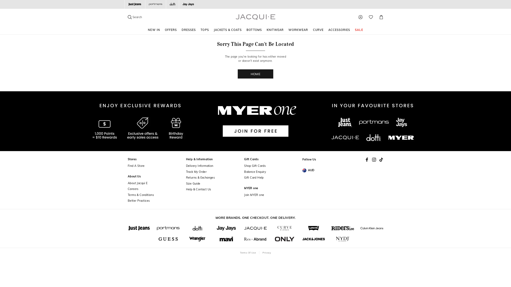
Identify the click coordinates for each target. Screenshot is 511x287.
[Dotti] (197, 228)
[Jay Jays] (188, 4)
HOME (255, 74)
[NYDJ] (342, 239)
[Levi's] (313, 228)
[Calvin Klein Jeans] (371, 228)
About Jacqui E (138, 183)
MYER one (251, 188)
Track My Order (196, 172)
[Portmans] (155, 4)
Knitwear (275, 30)
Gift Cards (251, 159)
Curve (318, 30)
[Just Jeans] (134, 4)
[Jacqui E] (255, 228)
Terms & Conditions (141, 195)
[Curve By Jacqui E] (284, 228)
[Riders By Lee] (342, 228)
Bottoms (254, 30)
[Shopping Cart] (381, 17)
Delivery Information (199, 166)
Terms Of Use (248, 252)
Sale (359, 30)
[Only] (284, 239)
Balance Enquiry (255, 172)
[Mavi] (226, 239)
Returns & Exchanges (200, 177)
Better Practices (139, 200)
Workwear (298, 30)
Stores (132, 159)
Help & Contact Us (198, 189)
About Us (134, 176)
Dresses (189, 30)
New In (154, 30)
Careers (133, 189)
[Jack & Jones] (313, 239)
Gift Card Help (254, 177)
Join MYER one (254, 195)
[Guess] (168, 239)
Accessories (339, 30)
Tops (205, 30)
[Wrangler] (197, 239)
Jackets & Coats (228, 30)
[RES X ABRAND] (255, 239)
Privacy (266, 252)
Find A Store (136, 166)
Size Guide (193, 183)
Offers (171, 30)
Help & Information (199, 159)
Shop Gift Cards (255, 166)
